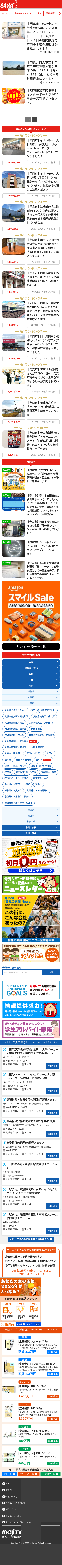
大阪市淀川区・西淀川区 (16, 716)
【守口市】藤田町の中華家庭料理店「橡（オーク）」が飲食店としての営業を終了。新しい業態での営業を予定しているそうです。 (43, 570)
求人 (39, 13)
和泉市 (38, 784)
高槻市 (34, 766)
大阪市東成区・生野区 (15, 729)
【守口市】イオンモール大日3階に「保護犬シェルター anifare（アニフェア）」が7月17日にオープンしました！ (43, 148)
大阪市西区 (36, 729)
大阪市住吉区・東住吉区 (20, 741)
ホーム (8, 1483)
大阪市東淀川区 (47, 710)
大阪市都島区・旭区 (14, 722)
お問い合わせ (11, 1509)
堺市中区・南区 (40, 778)
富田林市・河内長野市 (37, 790)
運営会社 (9, 1490)
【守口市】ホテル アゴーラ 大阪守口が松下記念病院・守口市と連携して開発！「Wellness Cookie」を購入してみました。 (43, 247)
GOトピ (5, 13)
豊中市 (43, 759)
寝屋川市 (46, 766)
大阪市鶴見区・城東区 (39, 722)
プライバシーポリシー (15, 1516)
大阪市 (32, 710)
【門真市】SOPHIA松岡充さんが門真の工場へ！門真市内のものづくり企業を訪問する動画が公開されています (43, 377)
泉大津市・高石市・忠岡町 (17, 784)
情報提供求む (11, 1496)
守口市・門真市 (34, 753)
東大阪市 (20, 772)
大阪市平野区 (37, 747)
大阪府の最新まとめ (14, 710)
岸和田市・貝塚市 (13, 790)
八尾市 (33, 772)
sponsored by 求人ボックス (45, 1042)
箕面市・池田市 (23, 759)
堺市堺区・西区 (48, 772)
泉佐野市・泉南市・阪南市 (17, 796)
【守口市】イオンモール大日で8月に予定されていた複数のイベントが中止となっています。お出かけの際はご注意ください (43, 181)
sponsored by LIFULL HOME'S (44, 1330)
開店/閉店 (50, 13)
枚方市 (8, 772)
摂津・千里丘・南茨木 (15, 766)
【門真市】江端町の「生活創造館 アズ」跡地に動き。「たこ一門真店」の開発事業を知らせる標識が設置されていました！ (43, 214)
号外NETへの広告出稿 (15, 1503)
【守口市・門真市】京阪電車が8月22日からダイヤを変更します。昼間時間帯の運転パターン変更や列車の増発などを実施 (43, 311)
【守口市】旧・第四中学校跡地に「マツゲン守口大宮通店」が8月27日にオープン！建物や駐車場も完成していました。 (43, 344)
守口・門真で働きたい (18, 1042)
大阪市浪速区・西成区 (15, 747)
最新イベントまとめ (23, 13)
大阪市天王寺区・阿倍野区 (42, 735)
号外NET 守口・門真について (18, 1522)
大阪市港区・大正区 (14, 735)
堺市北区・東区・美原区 (16, 778)
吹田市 (50, 753)
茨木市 (8, 759)
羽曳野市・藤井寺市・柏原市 (19, 802)
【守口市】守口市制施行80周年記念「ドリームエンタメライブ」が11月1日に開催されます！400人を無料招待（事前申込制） (43, 440)
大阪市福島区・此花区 (44, 716)
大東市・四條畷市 (13, 753)
